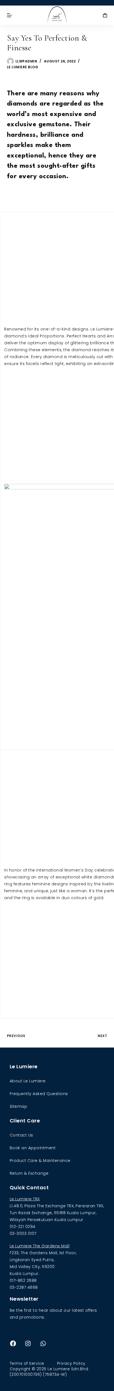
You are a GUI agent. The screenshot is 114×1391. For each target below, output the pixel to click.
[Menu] (9, 15)
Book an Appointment (33, 1148)
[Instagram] (28, 1343)
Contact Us (21, 1135)
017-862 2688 (23, 1280)
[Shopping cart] (105, 15)
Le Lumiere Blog (22, 67)
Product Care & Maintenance (40, 1160)
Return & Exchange (29, 1173)
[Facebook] (13, 1343)
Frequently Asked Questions (39, 1093)
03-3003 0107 (23, 1233)
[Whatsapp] (43, 1343)
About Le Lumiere (28, 1081)
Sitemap (18, 1106)
